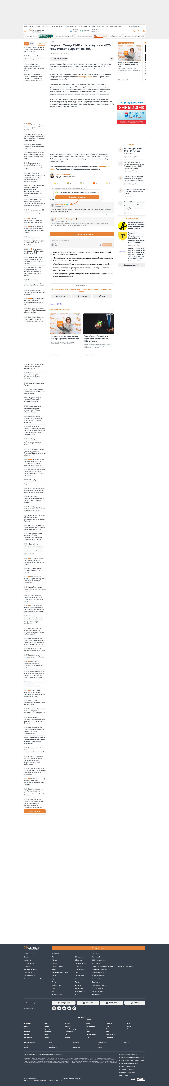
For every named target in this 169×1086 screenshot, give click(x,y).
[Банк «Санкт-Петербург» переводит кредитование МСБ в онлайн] (98, 323)
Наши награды (123, 1075)
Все (26, 44)
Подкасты (78, 966)
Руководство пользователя (127, 1072)
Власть (54, 976)
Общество (78, 960)
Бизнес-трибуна (57, 966)
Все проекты (96, 994)
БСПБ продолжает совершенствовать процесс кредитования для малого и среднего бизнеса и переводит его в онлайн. (98, 346)
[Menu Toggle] (25, 31)
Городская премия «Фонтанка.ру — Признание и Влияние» (112, 966)
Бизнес (54, 963)
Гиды (54, 979)
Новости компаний (60, 310)
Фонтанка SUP (29, 26)
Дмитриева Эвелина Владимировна (65, 219)
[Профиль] (144, 31)
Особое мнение (80, 963)
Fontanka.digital (97, 979)
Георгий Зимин (59, 204)
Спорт (77, 973)
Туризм (77, 982)
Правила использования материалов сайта (131, 1060)
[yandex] (74, 1008)
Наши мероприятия (30, 969)
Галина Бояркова (63, 174)
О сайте (26, 957)
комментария (60, 59)
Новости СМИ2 (56, 304)
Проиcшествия (80, 969)
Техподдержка (29, 963)
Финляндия (79, 988)
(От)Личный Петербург (100, 969)
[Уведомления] (139, 31)
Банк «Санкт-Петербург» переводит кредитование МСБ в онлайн (96, 338)
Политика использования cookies (128, 1063)
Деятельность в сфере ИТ (126, 1069)
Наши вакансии (29, 976)
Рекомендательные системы (127, 1066)
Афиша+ (55, 960)
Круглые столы (97, 988)
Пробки (85, 31)
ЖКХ (53, 991)
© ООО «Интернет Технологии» (73, 1078)
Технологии (79, 979)
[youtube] (69, 1008)
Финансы (78, 985)
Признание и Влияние (87, 26)
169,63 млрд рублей (84, 77)
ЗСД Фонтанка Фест (114, 26)
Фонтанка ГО (55, 26)
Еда (53, 988)
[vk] (64, 1008)
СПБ (31, 44)
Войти (56, 245)
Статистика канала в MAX (33, 979)
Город (54, 982)
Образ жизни (79, 957)
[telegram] (59, 1008)
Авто (53, 957)
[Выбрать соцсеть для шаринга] (112, 59)
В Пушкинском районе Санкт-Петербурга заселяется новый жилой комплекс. (63, 342)
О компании (28, 973)
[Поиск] (134, 31)
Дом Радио (96, 982)
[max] (54, 1008)
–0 (111, 214)
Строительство (80, 976)
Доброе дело (56, 985)
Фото (77, 994)
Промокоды (131, 219)
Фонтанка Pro (97, 957)
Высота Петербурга (98, 991)
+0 (106, 214)
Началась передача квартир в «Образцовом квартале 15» (65, 337)
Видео (54, 969)
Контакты (27, 960)
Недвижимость (57, 994)
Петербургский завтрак (131, 26)
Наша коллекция (98, 973)
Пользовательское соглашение (128, 1054)
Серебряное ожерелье (69, 26)
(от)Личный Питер (42, 26)
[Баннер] (45, 36)
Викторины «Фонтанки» (60, 973)
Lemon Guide (101, 26)
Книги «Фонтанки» (98, 976)
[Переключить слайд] (145, 53)
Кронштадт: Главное (99, 985)
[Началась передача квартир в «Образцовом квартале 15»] (65, 323)
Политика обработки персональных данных (131, 1057)
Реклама (27, 966)
